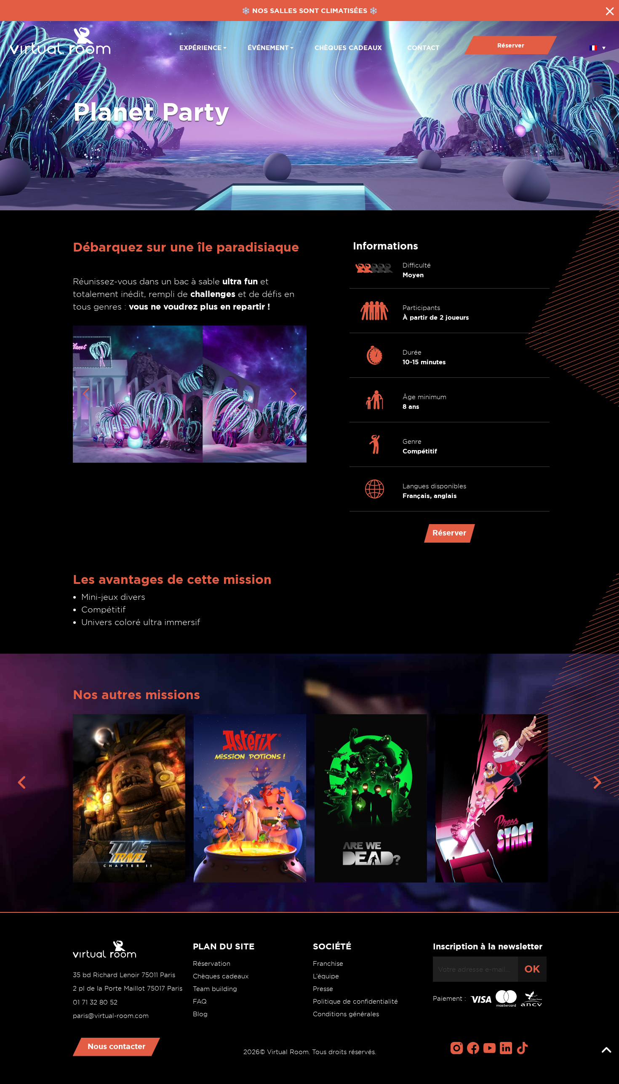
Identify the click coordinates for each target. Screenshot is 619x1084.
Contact (423, 47)
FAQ (200, 1001)
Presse (323, 989)
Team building (215, 989)
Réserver (510, 45)
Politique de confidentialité (355, 1001)
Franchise (328, 963)
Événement (268, 47)
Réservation (211, 963)
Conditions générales (346, 1014)
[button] (597, 45)
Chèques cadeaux (348, 47)
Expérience (200, 47)
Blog (200, 1014)
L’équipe (326, 976)
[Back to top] (606, 1050)
